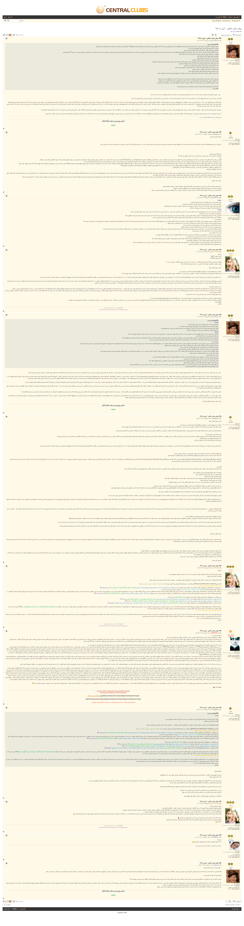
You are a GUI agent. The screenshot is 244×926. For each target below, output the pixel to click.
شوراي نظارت (233, 31)
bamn (215, 40)
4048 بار (230, 218)
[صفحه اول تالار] (122, 9)
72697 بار (230, 655)
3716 (236, 59)
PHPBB (125, 912)
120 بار (230, 143)
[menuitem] (230, 17)
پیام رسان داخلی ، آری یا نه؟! (228, 28)
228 (236, 139)
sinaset (215, 252)
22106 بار (229, 277)
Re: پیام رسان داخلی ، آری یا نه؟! (209, 38)
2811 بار (229, 219)
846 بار (229, 857)
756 (236, 214)
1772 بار (230, 856)
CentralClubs (120, 912)
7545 (236, 272)
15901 (235, 651)
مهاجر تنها (215, 134)
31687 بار (229, 656)
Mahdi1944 (214, 633)
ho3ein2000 (214, 837)
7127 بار (229, 64)
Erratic (215, 198)
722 (236, 851)
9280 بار (230, 276)
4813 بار (230, 62)
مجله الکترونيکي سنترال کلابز (93, 696)
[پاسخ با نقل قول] (6, 39)
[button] (14, 35)
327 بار (229, 144)
